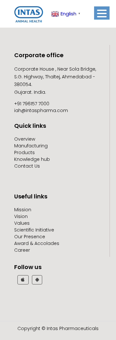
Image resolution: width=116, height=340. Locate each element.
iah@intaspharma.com (41, 110)
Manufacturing (31, 146)
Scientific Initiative (34, 230)
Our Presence (29, 236)
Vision (21, 216)
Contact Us (27, 166)
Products (24, 152)
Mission (22, 209)
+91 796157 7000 (31, 103)
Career (22, 250)
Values (22, 223)
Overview (24, 139)
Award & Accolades (36, 243)
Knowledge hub (32, 159)
